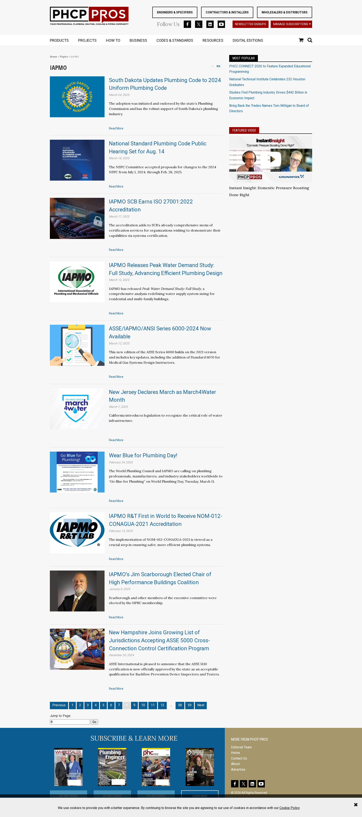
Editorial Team (241, 747)
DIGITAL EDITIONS (248, 40)
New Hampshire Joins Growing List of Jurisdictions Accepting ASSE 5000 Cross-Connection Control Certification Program (159, 640)
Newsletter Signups (250, 24)
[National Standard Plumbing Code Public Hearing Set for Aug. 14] (77, 160)
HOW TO (113, 40)
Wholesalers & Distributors (285, 12)
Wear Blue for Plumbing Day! (143, 455)
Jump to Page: (60, 716)
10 (143, 705)
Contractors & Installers (227, 12)
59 (189, 705)
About (235, 764)
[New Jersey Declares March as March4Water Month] (77, 408)
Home (53, 56)
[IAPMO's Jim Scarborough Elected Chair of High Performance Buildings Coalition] (77, 591)
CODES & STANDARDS (174, 40)
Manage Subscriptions (290, 24)
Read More (116, 128)
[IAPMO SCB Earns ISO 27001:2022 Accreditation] (77, 218)
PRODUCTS (59, 40)
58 (180, 705)
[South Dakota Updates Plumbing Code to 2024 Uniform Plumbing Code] (77, 97)
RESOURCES (213, 40)
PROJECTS (87, 40)
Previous (59, 705)
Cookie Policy (289, 808)
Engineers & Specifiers (175, 12)
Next (200, 705)
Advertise (238, 769)
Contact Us (239, 758)
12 (162, 705)
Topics (64, 56)
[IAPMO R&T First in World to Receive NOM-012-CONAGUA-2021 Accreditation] (77, 532)
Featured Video (244, 130)
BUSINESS (138, 40)
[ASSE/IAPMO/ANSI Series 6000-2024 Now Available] (77, 345)
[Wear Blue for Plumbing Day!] (77, 472)
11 (153, 705)
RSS (218, 66)
